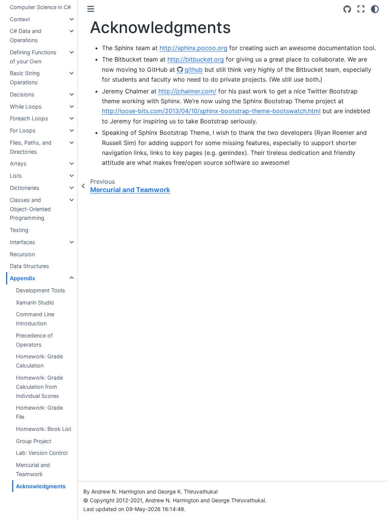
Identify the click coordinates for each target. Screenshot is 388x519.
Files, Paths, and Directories (31, 147)
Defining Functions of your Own (33, 57)
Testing (19, 230)
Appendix (22, 278)
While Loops (26, 106)
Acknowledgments (41, 486)
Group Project (33, 441)
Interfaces (22, 242)
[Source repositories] (347, 9)
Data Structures (29, 266)
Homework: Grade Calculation (39, 361)
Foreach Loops (29, 118)
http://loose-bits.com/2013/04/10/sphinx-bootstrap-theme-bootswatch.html (211, 111)
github (194, 69)
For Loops (23, 130)
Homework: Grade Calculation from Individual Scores (39, 386)
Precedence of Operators (34, 340)
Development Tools (40, 290)
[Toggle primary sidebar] (91, 9)
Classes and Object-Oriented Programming (30, 209)
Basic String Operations (25, 77)
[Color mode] (375, 9)
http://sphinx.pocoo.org (193, 48)
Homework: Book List (43, 429)
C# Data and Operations (25, 35)
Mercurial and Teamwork (33, 469)
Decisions (22, 94)
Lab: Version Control (41, 453)
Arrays (18, 163)
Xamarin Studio (35, 302)
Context (20, 19)
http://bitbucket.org (195, 59)
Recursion (22, 254)
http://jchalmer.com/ (187, 91)
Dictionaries (24, 188)
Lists (16, 175)
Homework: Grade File (39, 412)
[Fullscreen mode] (361, 9)
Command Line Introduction (35, 319)
